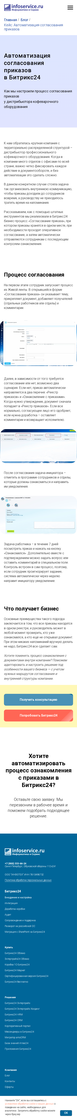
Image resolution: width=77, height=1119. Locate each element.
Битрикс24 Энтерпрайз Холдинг (22, 1008)
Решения (10, 997)
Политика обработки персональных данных (28, 880)
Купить (9, 947)
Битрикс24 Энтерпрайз (17, 1003)
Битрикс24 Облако (15, 953)
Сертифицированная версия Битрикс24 (26, 976)
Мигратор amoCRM (15, 1037)
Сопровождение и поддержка (20, 920)
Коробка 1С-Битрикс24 (17, 964)
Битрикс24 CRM (14, 1020)
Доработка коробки (15, 909)
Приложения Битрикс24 (18, 1049)
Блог (24, 20)
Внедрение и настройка (18, 897)
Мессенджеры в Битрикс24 (19, 1031)
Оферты (9, 1087)
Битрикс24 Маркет (15, 970)
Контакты (10, 1081)
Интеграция (11, 903)
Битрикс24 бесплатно (16, 981)
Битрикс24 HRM (14, 1014)
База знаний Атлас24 (16, 1043)
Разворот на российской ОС (20, 926)
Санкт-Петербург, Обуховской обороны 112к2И (30, 866)
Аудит (8, 914)
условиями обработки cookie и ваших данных (29, 1103)
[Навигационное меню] (70, 8)
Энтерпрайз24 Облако (17, 959)
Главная (10, 20)
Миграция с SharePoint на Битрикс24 (25, 931)
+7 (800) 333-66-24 (15, 863)
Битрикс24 (13, 891)
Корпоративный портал (17, 1026)
